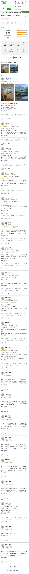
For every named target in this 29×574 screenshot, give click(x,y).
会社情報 (9, 570)
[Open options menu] (27, 78)
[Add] (26, 16)
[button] (5, 68)
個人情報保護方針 (17, 570)
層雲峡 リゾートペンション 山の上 (10, 15)
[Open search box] (3, 57)
